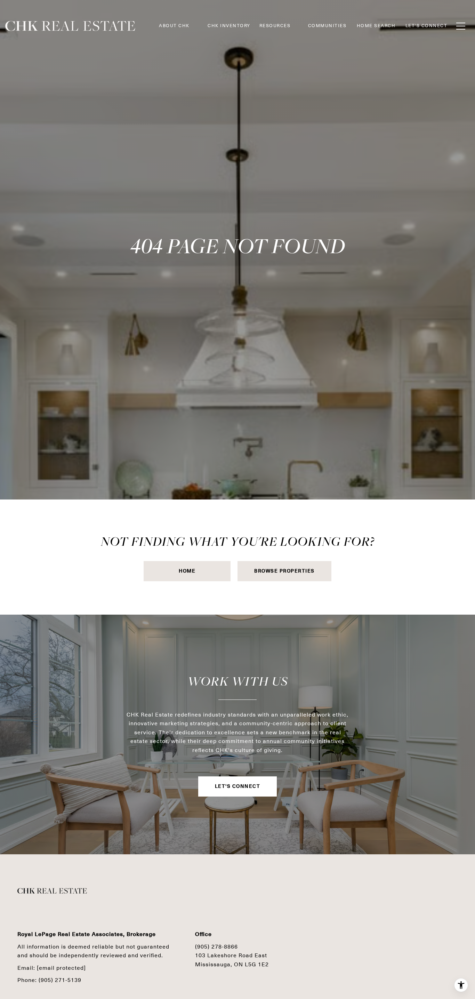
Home (187, 571)
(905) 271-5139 (60, 980)
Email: (51, 968)
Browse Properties (284, 571)
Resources (275, 26)
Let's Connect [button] (237, 786)
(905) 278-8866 (216, 946)
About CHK (174, 26)
